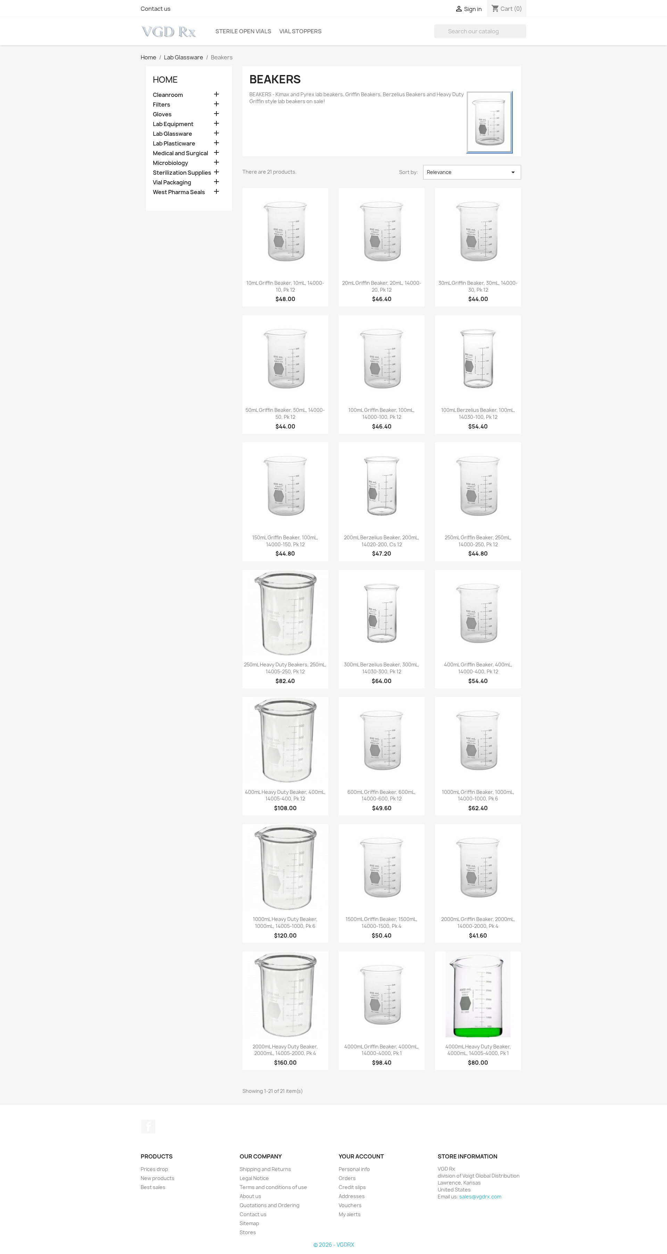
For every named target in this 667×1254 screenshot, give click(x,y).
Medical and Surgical (180, 153)
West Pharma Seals (179, 192)
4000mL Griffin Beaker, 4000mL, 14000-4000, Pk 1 (381, 1050)
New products (157, 1178)
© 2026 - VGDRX (333, 1244)
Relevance (472, 172)
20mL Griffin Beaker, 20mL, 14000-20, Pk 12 (381, 286)
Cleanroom (168, 95)
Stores (248, 1232)
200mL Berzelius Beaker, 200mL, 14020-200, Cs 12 (381, 541)
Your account (361, 1156)
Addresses (352, 1196)
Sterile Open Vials (243, 31)
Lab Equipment (173, 124)
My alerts (350, 1214)
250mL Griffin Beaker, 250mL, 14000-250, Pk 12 (478, 541)
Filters (161, 104)
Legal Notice (254, 1178)
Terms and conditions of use (273, 1187)
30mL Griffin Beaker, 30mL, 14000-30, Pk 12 (478, 286)
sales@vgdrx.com (480, 1196)
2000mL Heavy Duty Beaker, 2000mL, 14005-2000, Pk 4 (285, 1050)
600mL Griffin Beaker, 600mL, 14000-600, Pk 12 (381, 795)
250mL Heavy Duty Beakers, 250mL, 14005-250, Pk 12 (285, 668)
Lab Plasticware (174, 143)
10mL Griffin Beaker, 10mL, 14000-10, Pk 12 (285, 286)
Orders (347, 1178)
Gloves (162, 114)
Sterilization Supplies (182, 172)
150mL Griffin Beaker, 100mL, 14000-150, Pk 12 (285, 541)
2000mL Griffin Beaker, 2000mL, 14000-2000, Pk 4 (478, 922)
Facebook (148, 1126)
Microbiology (170, 163)
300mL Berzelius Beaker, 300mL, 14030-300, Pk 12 (381, 668)
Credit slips (352, 1187)
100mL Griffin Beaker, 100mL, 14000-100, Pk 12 (381, 413)
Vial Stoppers (300, 31)
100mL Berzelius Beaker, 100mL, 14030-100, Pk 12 (478, 413)
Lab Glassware (172, 134)
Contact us (156, 9)
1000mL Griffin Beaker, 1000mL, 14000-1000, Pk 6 (478, 795)
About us (250, 1196)
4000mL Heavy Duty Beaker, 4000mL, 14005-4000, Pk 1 (478, 1050)
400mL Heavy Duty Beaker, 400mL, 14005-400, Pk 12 (285, 795)
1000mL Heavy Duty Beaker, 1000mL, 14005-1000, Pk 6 (285, 922)
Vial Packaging (172, 182)
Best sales (153, 1187)
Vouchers (350, 1205)
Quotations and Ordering (269, 1205)
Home (165, 79)
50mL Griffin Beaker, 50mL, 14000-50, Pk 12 (285, 413)
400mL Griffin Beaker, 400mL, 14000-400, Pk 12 (478, 668)
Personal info (354, 1169)
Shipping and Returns (265, 1169)
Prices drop (154, 1169)
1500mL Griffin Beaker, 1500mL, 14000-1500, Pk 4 (382, 922)
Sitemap (249, 1223)
